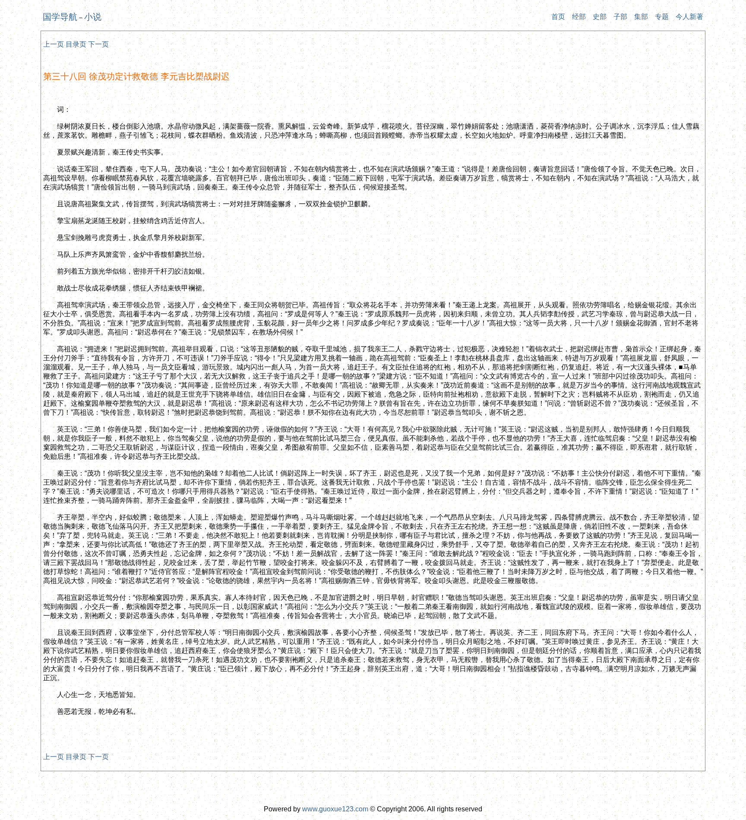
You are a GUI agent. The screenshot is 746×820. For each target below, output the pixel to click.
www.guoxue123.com (335, 809)
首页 (558, 16)
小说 (92, 17)
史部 (600, 16)
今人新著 (689, 16)
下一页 (98, 44)
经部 (579, 16)
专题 (662, 16)
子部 (620, 16)
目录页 (76, 44)
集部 (641, 16)
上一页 (53, 44)
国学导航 (60, 17)
